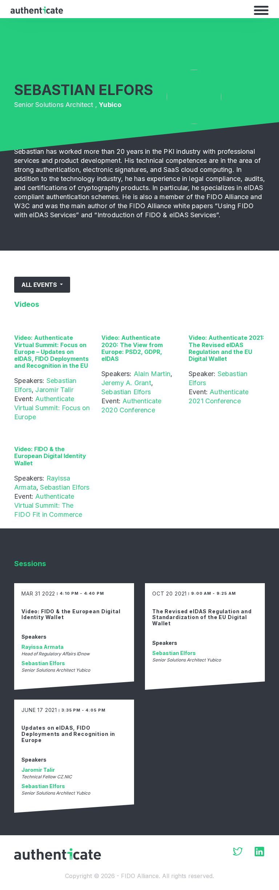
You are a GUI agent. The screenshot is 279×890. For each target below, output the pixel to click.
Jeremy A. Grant (126, 383)
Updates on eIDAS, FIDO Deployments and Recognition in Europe (68, 734)
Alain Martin (152, 374)
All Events (39, 284)
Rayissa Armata (42, 647)
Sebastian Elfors (126, 392)
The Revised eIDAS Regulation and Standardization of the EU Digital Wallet (202, 617)
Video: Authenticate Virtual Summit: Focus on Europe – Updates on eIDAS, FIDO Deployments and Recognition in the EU (51, 351)
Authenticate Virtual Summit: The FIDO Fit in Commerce (48, 505)
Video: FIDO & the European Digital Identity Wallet (50, 455)
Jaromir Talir (54, 390)
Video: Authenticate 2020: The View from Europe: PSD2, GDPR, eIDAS (132, 348)
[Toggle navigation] (261, 10)
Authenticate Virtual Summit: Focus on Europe (52, 408)
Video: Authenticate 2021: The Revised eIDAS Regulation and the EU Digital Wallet (226, 348)
